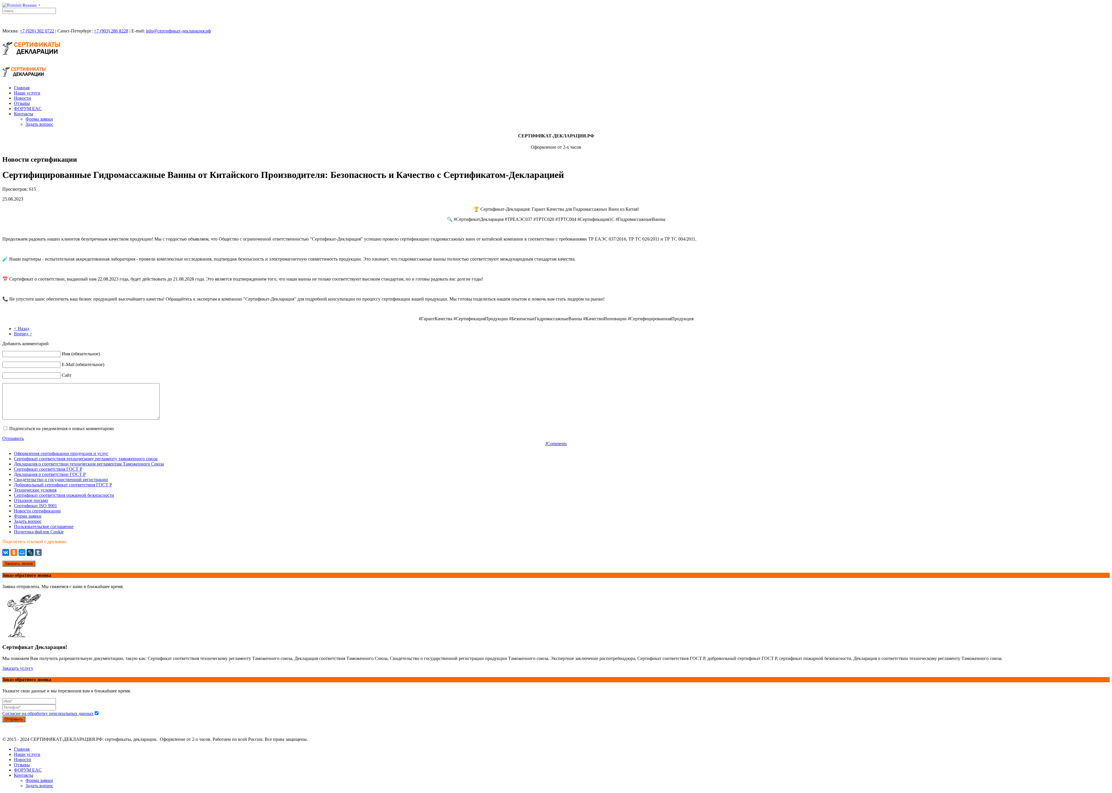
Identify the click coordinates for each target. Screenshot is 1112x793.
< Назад (21, 328)
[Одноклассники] (13, 552)
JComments (556, 443)
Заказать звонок (19, 563)
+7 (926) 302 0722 (37, 30)
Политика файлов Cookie (39, 531)
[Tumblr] (38, 552)
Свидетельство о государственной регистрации (61, 479)
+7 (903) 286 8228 (111, 30)
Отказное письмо (31, 500)
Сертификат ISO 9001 (35, 505)
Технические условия (35, 490)
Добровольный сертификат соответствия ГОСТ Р (63, 484)
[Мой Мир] (22, 552)
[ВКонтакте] (5, 552)
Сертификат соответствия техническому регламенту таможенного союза (86, 458)
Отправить (13, 438)
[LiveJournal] (30, 552)
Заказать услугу (17, 668)
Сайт (67, 375)
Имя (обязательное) (81, 353)
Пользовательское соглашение (44, 526)
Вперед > (23, 333)
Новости (22, 98)
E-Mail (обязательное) (83, 364)
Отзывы (22, 103)
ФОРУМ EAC (28, 108)
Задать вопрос (39, 124)
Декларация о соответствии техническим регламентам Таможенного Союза (89, 463)
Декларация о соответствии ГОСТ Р (50, 474)
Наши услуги (27, 92)
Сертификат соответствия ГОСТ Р (48, 469)
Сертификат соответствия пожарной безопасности (64, 495)
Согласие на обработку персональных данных (48, 713)
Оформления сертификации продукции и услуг (61, 453)
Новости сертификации (37, 510)
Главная (22, 87)
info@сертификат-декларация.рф (178, 30)
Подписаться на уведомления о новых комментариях (61, 428)
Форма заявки (39, 119)
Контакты (23, 113)
